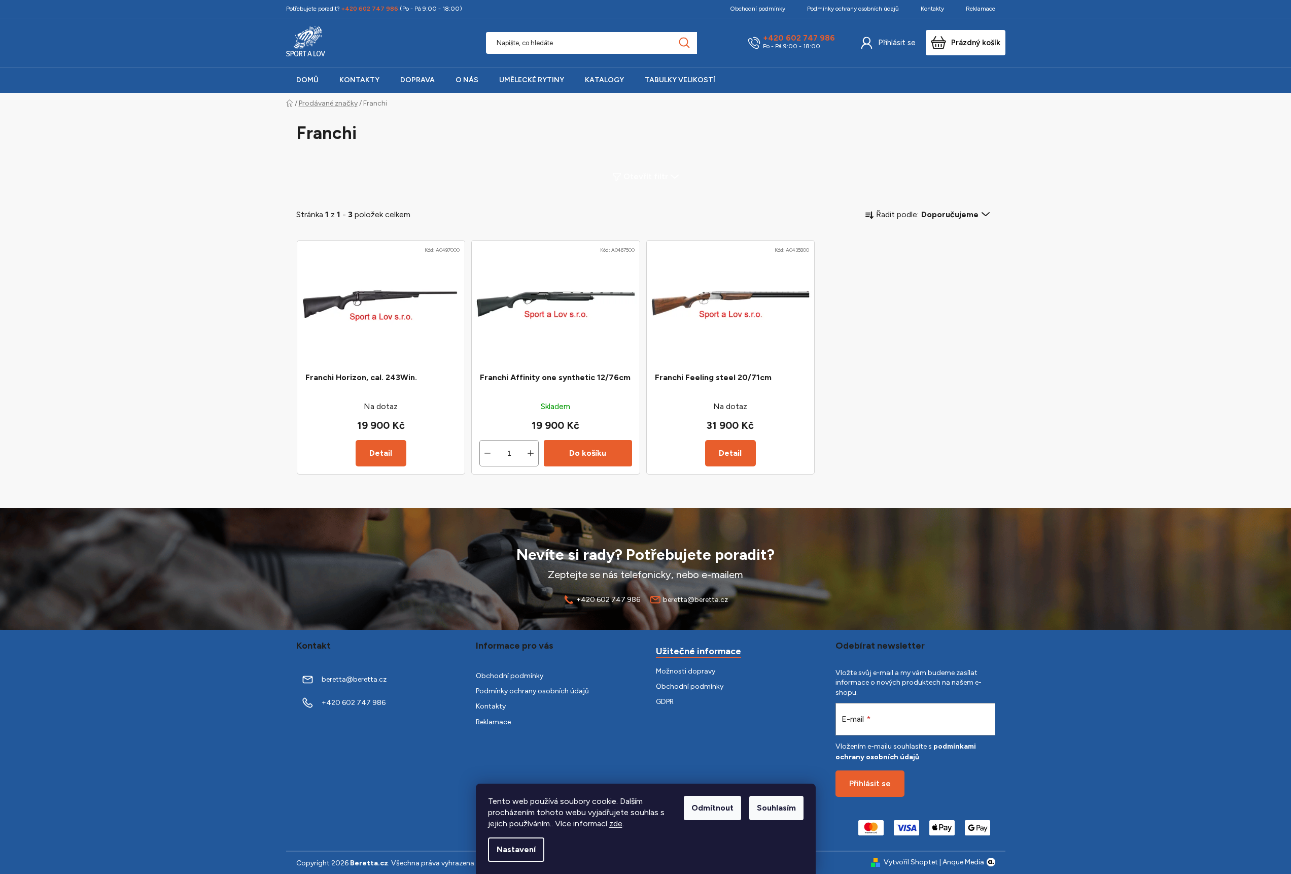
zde (615, 823)
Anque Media (963, 862)
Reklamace (980, 8)
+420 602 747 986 (799, 38)
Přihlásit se (897, 42)
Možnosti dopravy (685, 671)
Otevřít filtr (645, 176)
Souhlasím (776, 808)
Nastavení (516, 849)
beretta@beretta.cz (695, 599)
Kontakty (932, 8)
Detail (380, 453)
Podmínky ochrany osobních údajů (853, 8)
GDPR (665, 701)
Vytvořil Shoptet (911, 862)
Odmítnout (712, 808)
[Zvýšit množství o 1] (530, 453)
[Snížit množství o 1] (487, 453)
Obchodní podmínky (757, 8)
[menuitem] (307, 80)
